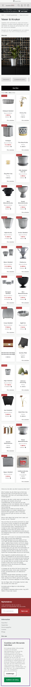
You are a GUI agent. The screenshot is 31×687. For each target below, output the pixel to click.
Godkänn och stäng (12, 680)
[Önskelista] (25, 5)
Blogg (3, 632)
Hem (2, 15)
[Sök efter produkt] (18, 5)
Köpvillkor (4, 623)
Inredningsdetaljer (11, 15)
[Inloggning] (21, 5)
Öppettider (4, 625)
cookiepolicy (13, 670)
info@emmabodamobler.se (11, 589)
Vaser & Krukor (24, 15)
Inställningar (10, 673)
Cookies (3, 629)
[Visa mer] (4, 35)
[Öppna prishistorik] (10, 117)
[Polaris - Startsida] (10, 5)
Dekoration (6, 79)
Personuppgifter (6, 627)
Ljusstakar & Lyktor (19, 79)
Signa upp (24, 611)
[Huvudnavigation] (2, 5)
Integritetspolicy (20, 668)
